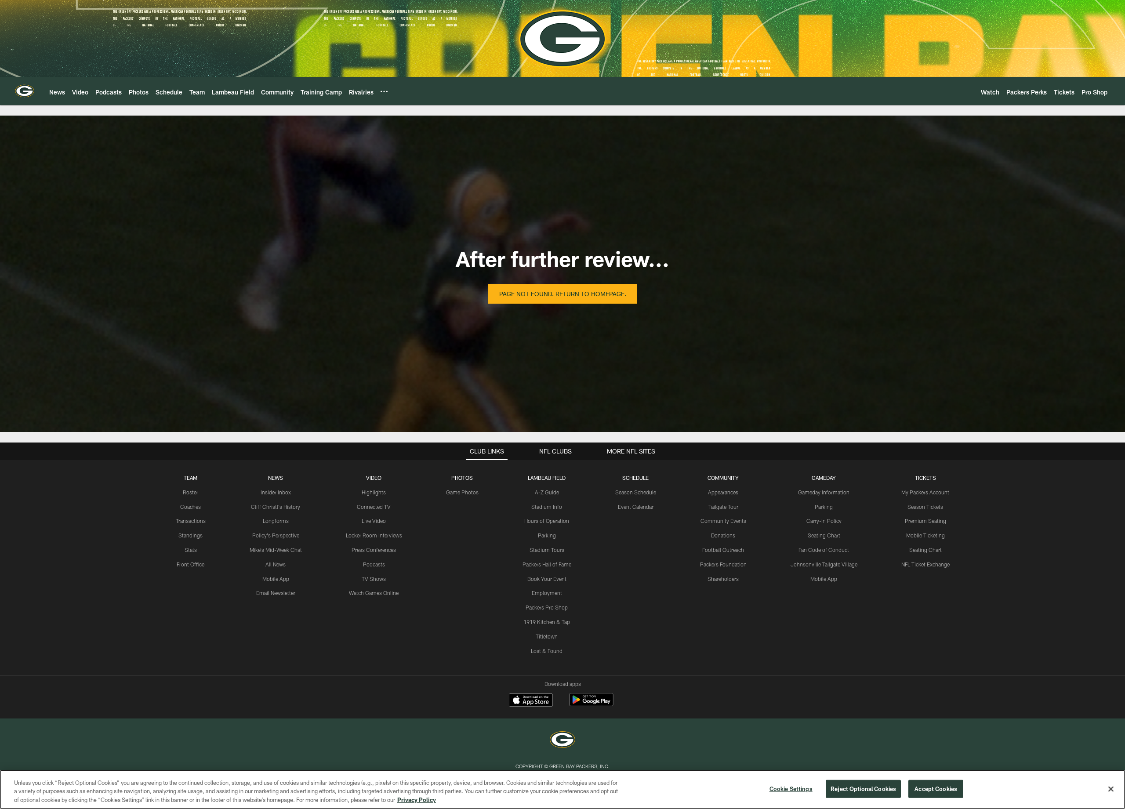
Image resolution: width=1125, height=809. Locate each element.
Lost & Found (546, 651)
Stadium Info (546, 507)
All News (275, 564)
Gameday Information (823, 492)
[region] (562, 789)
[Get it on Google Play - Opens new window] (591, 704)
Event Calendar (635, 507)
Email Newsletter (275, 593)
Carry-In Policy (824, 521)
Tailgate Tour (723, 507)
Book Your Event (546, 579)
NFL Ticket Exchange (925, 564)
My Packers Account (925, 492)
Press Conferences (374, 550)
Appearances (723, 492)
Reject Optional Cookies (863, 788)
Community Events (723, 521)
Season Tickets (925, 507)
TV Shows (374, 579)
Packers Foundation (723, 564)
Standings (190, 535)
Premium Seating (925, 521)
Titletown (547, 636)
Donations (723, 535)
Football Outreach (723, 550)
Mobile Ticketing (925, 535)
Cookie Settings (791, 788)
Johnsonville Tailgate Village (824, 564)
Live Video (374, 521)
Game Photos (462, 492)
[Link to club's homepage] (24, 91)
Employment (547, 593)
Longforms (276, 521)
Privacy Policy (416, 799)
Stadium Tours (547, 550)
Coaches (190, 507)
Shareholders (723, 579)
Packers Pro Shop (547, 607)
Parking (547, 535)
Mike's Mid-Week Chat (276, 550)
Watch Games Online (374, 593)
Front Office (190, 564)
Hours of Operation (546, 521)
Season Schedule (635, 492)
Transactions (191, 521)
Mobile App (275, 579)
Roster (190, 492)
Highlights (374, 492)
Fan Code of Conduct (823, 550)
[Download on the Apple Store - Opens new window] (530, 700)
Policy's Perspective (275, 535)
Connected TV (374, 507)
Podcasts (374, 564)
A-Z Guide (547, 492)
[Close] (1111, 788)
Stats (191, 550)
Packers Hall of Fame (547, 564)
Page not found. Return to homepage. (562, 293)
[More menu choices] (384, 91)
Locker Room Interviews (374, 535)
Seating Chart (824, 535)
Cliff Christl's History (275, 507)
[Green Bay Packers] (562, 741)
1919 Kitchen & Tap (546, 622)
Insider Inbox (276, 492)
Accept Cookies (936, 788)
